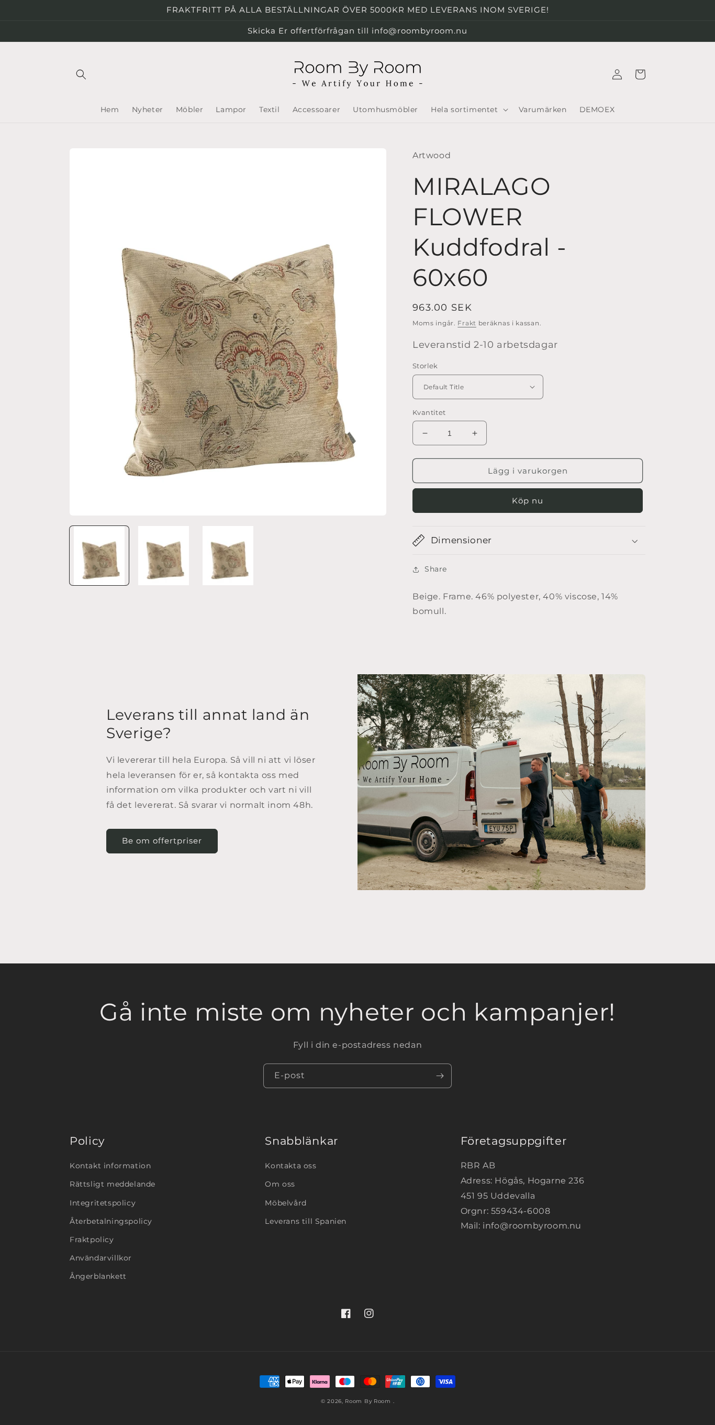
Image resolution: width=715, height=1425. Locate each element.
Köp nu (527, 501)
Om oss (280, 1184)
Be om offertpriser (162, 841)
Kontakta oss (290, 1165)
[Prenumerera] (439, 1076)
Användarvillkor (101, 1258)
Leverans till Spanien (306, 1221)
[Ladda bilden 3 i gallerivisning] (228, 555)
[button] (81, 74)
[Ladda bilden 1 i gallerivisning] (99, 555)
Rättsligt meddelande (112, 1184)
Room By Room (367, 1401)
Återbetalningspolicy (111, 1221)
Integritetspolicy (103, 1203)
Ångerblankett (98, 1276)
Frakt (466, 323)
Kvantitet (429, 412)
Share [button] (435, 569)
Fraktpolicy (92, 1239)
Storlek (425, 365)
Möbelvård (285, 1203)
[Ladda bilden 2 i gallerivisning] (163, 555)
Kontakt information (110, 1165)
